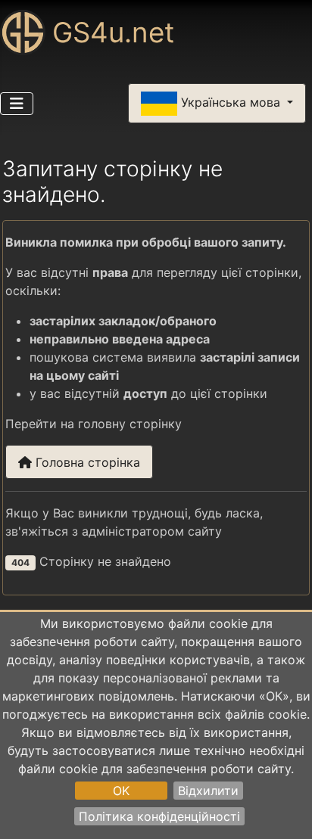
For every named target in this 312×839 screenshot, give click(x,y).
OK (121, 790)
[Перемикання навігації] (16, 103)
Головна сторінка (86, 462)
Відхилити (208, 790)
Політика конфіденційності (159, 816)
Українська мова (230, 102)
